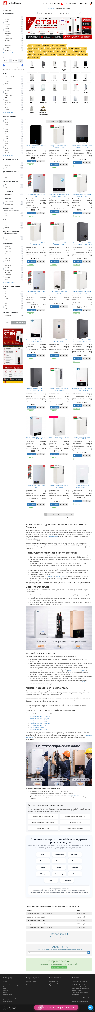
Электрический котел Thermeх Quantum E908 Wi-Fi (36, 438)
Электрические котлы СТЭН (38, 729)
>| (72, 514)
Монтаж (5, 981)
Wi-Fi (30, 46)
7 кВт (53, 49)
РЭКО (86, 102)
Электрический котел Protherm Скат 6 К (59, 438)
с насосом (37, 46)
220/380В (61, 55)
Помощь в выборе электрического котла (56, 1007)
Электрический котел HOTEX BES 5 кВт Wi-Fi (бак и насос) (82, 341)
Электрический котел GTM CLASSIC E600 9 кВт (59, 292)
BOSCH (32, 113)
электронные (48, 46)
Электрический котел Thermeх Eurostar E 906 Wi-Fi (82, 389)
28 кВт (63, 52)
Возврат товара (30, 983)
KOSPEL (64, 102)
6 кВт (47, 49)
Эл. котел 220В (50, 55)
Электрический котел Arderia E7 (36, 486)
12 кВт (77, 49)
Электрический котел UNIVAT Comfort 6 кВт (36, 244)
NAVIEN (54, 91)
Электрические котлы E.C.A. (38, 722)
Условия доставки (74, 795)
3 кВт (30, 49)
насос (70, 669)
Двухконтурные (34, 57)
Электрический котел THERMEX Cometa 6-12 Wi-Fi (82, 146)
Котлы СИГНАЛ (86, 91)
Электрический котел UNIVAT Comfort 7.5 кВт (82, 292)
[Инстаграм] (5, 1008)
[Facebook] (10, 1008)
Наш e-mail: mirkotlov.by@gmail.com (81, 987)
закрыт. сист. (71, 55)
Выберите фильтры (18, 323)
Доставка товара (7, 994)
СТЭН (32, 68)
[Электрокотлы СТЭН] (59, 27)
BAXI (64, 91)
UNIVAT (54, 68)
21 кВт (43, 52)
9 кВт (64, 49)
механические (60, 46)
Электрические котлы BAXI (38, 720)
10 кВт (70, 49)
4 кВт (36, 49)
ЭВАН (32, 81)
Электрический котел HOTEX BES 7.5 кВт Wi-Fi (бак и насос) (82, 244)
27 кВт (56, 52)
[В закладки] (40, 161)
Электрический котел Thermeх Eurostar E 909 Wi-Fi (36, 341)
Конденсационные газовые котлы (43, 822)
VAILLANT (75, 102)
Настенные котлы (43, 828)
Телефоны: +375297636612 (79, 981)
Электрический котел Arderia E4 (36, 195)
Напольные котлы (75, 822)
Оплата (50, 3)
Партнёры (51, 985)
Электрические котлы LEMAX (39, 725)
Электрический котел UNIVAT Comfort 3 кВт (59, 486)
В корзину (32, 161)
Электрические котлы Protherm (40, 716)
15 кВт (30, 52)
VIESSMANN (75, 91)
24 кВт (50, 52)
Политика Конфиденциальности (12, 1000)
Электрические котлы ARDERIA (39, 718)
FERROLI (43, 91)
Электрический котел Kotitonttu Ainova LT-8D (82, 486)
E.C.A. (32, 102)
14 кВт (83, 49)
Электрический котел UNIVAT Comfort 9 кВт (82, 438)
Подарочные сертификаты (56, 983)
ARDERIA (43, 81)
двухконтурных (53, 536)
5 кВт (41, 49)
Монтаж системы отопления (10, 987)
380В (30, 55)
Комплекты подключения (43, 113)
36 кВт (76, 52)
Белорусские (82, 55)
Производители (53, 981)
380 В (83, 671)
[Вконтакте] (14, 1008)
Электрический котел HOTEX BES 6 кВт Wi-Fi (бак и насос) (36, 389)
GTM (54, 102)
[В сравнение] (43, 161)
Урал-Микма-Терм (64, 69)
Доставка (57, 3)
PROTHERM (75, 68)
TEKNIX (86, 68)
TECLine (85, 81)
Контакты (5, 990)
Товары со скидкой (54, 987)
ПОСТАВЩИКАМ (7, 1001)
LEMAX (75, 81)
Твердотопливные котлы (75, 828)
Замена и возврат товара (10, 998)
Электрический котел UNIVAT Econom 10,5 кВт (59, 389)
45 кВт (83, 52)
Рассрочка (5, 996)
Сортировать (50, 121)
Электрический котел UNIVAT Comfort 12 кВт (82, 195)
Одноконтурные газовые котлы (75, 816)
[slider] (4, 65)
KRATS (65, 81)
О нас (45, 3)
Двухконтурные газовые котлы (43, 816)
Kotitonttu (54, 81)
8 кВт (59, 49)
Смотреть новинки (60, 967)
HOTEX (43, 68)
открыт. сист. (38, 55)
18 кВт (37, 52)
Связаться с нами (31, 981)
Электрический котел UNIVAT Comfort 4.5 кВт (59, 146)
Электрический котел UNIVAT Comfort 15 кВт (59, 244)
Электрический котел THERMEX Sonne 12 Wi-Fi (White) (59, 195)
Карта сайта (29, 985)
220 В (69, 671)
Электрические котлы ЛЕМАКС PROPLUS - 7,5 (36, 146)
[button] (91, 3)
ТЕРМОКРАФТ (43, 102)
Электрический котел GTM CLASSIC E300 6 (59, 341)
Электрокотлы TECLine (37, 727)
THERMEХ (32, 91)
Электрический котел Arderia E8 (36, 292)
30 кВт (69, 52)
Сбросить (7, 323)
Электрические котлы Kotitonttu (40, 724)
